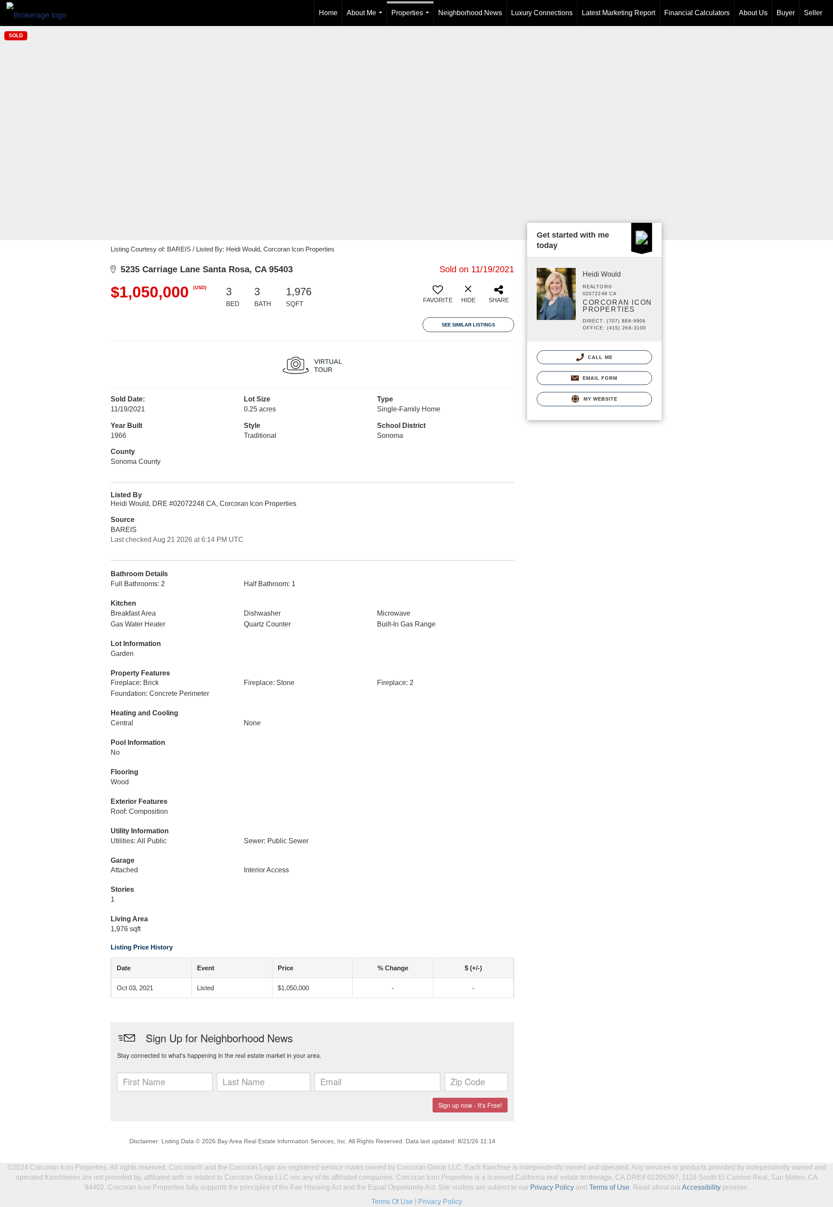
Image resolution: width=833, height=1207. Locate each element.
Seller (813, 12)
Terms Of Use (392, 1201)
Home (328, 12)
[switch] (438, 297)
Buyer (786, 12)
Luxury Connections (542, 12)
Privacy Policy (552, 1187)
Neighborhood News (470, 12)
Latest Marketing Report (618, 12)
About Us (753, 12)
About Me (366, 17)
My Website (599, 398)
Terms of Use (609, 1187)
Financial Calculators (697, 12)
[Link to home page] (41, 13)
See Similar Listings (468, 324)
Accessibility (701, 1187)
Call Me (599, 357)
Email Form (598, 378)
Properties (412, 17)
